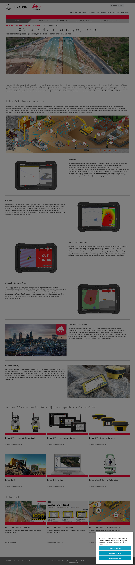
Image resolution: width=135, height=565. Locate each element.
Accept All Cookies (115, 548)
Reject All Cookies (115, 553)
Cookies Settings (115, 558)
